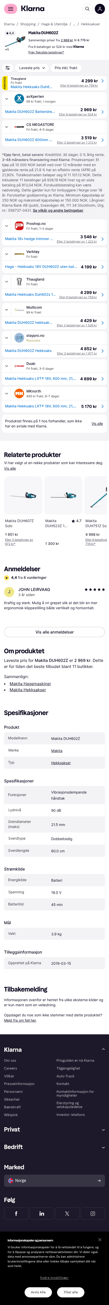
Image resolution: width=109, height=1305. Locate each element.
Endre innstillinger (54, 1278)
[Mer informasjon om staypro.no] (7, 338)
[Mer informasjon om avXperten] (7, 99)
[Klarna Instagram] (93, 1214)
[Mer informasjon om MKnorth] (7, 393)
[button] (15, 41)
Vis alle (10, 468)
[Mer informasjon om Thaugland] (7, 282)
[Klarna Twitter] (67, 1214)
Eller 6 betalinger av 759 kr (79, 85)
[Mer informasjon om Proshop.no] (7, 226)
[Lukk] (99, 1239)
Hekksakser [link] (90, 24)
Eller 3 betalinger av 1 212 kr (77, 142)
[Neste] (98, 510)
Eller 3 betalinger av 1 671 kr (77, 353)
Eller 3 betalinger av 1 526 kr (77, 325)
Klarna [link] (9, 24)
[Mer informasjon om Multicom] (7, 310)
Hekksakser (61, 763)
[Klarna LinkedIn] (42, 1214)
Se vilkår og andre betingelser (58, 210)
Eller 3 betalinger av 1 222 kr (77, 241)
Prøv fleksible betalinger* (46, 52)
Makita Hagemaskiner (30, 683)
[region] (54, 1268)
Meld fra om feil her (20, 1020)
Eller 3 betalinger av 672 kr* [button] (19, 542)
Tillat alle (71, 1292)
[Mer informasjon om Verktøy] (7, 254)
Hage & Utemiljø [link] (54, 24)
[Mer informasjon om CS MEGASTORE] (7, 127)
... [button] (74, 24)
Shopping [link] (28, 24)
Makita (56, 751)
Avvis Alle (38, 1292)
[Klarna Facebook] (16, 1214)
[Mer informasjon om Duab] (7, 366)
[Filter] (7, 68)
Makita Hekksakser (28, 689)
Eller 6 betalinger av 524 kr (78, 114)
